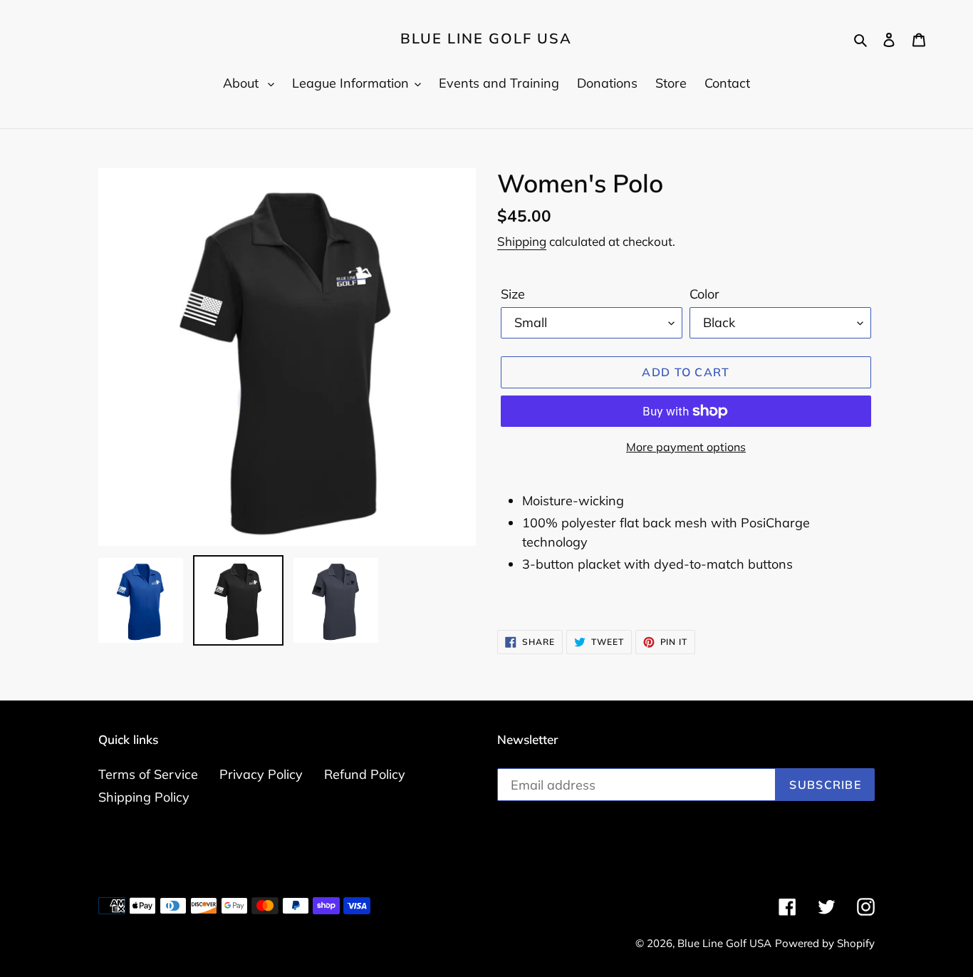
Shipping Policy (143, 797)
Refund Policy (364, 774)
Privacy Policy (261, 774)
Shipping (521, 241)
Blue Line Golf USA (486, 38)
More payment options (686, 447)
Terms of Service (148, 774)
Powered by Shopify (825, 943)
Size (513, 294)
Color (704, 294)
